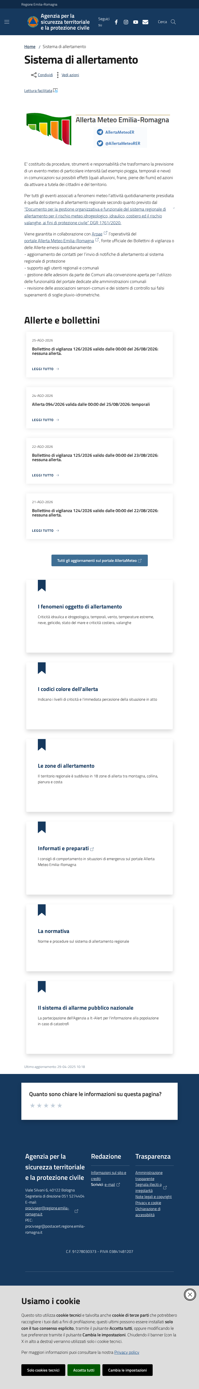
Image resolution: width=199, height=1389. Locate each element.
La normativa (53, 931)
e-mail (110, 1184)
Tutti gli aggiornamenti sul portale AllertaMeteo (97, 560)
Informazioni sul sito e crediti (108, 1175)
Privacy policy (126, 1352)
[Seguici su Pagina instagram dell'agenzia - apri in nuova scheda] (124, 22)
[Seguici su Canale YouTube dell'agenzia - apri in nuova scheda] (134, 22)
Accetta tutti (83, 1370)
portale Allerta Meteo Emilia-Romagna (59, 240)
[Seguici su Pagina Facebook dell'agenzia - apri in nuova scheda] (114, 22)
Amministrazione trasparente (149, 1175)
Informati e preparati (63, 848)
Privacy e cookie (148, 1203)
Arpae (97, 234)
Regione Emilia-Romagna (39, 4)
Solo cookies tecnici (43, 1370)
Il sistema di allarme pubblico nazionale (85, 1007)
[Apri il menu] (7, 22)
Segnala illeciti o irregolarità (148, 1187)
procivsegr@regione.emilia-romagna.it (47, 1211)
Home (29, 46)
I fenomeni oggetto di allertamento (80, 606)
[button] (173, 21)
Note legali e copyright (153, 1196)
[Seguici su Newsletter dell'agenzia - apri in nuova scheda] (143, 22)
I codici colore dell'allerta (68, 689)
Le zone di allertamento (66, 765)
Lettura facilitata (38, 90)
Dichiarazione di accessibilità (147, 1212)
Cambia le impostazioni (127, 1370)
